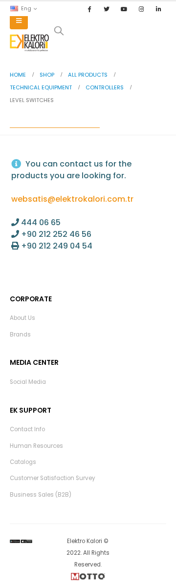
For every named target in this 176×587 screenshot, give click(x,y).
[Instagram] (141, 8)
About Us (22, 318)
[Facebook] (89, 8)
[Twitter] (106, 8)
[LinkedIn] (158, 8)
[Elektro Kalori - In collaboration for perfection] (29, 43)
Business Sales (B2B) (40, 495)
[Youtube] (123, 8)
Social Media (28, 382)
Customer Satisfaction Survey (52, 478)
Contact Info (27, 429)
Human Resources (36, 446)
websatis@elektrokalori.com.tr (72, 199)
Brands (20, 334)
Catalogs (23, 462)
